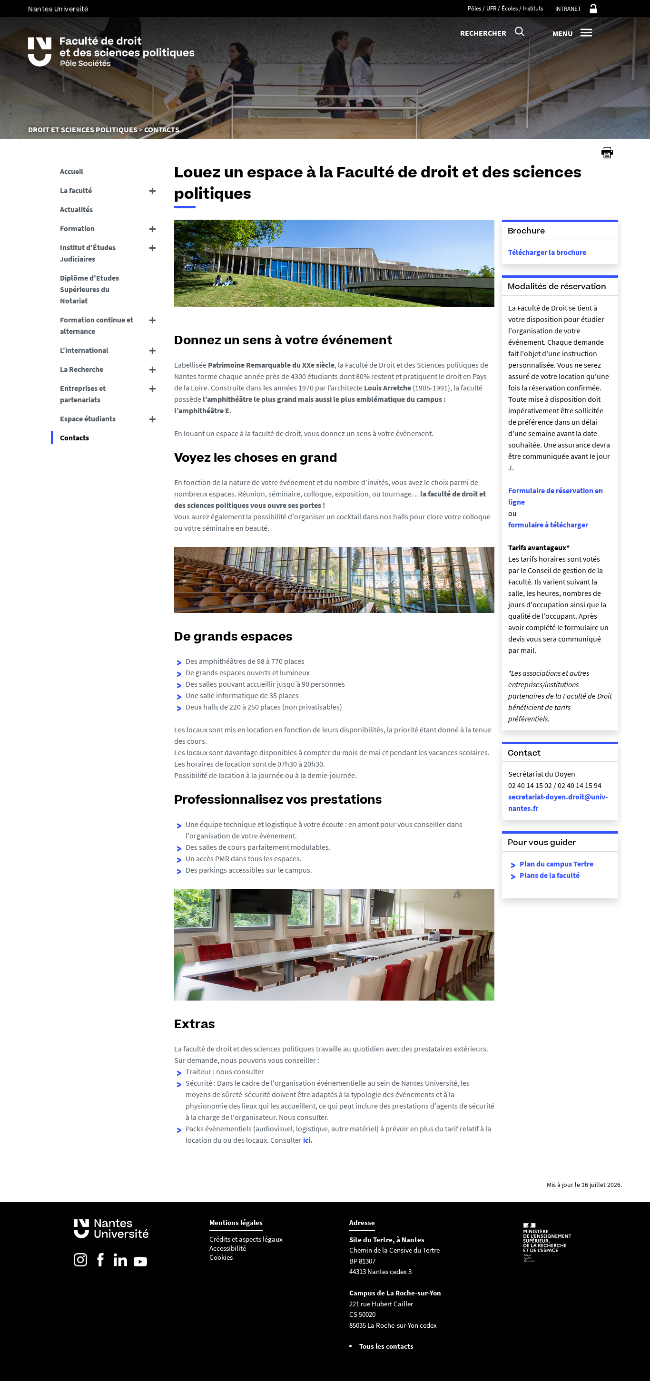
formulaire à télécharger (548, 524)
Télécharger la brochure (547, 252)
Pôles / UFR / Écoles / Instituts (505, 8)
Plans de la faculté (550, 875)
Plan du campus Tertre (556, 863)
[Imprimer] (607, 153)
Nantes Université (58, 9)
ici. (308, 1140)
